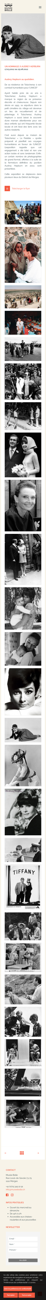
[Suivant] (34, 1153)
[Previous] (11, 1153)
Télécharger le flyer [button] (21, 188)
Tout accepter (26, 1295)
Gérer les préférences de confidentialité (17, 1289)
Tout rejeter (10, 1295)
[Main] (23, 1153)
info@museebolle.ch (15, 1189)
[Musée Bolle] (8, 7)
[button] (40, 7)
